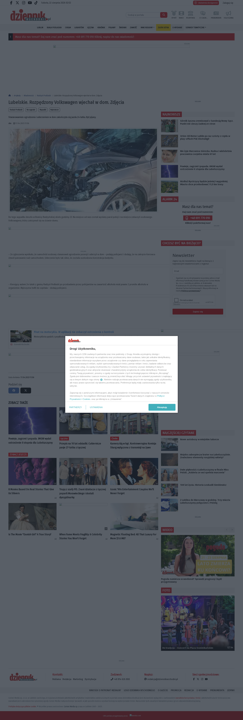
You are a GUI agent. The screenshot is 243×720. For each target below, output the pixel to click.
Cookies (86, 399)
